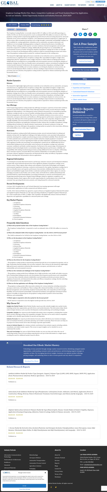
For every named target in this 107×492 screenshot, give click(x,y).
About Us (57, 455)
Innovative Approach (80, 95)
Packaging (32, 468)
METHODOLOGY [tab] (21, 29)
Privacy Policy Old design (24, 489)
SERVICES (91, 5)
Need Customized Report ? (83, 129)
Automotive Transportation (37, 460)
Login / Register (100, 1)
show (18, 76)
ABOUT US (59, 5)
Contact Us (58, 468)
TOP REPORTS (82, 5)
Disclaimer (58, 477)
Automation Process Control (38, 463)
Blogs (56, 466)
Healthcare (7, 462)
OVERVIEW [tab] (11, 29)
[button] (45, 472)
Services (57, 460)
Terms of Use (58, 474)
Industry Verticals (60, 457)
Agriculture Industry (35, 466)
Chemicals (7, 465)
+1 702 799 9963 (88, 462)
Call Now (78, 135)
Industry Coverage (79, 84)
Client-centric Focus (80, 99)
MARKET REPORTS (70, 5)
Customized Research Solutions (83, 91)
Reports (57, 463)
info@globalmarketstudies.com (93, 464)
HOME (52, 5)
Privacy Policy (59, 471)
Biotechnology (34, 455)
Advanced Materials (10, 468)
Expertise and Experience (81, 88)
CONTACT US (100, 5)
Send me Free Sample (85, 61)
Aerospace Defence (35, 457)
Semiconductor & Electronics (12, 459)
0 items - (90, 1)
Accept (24, 485)
